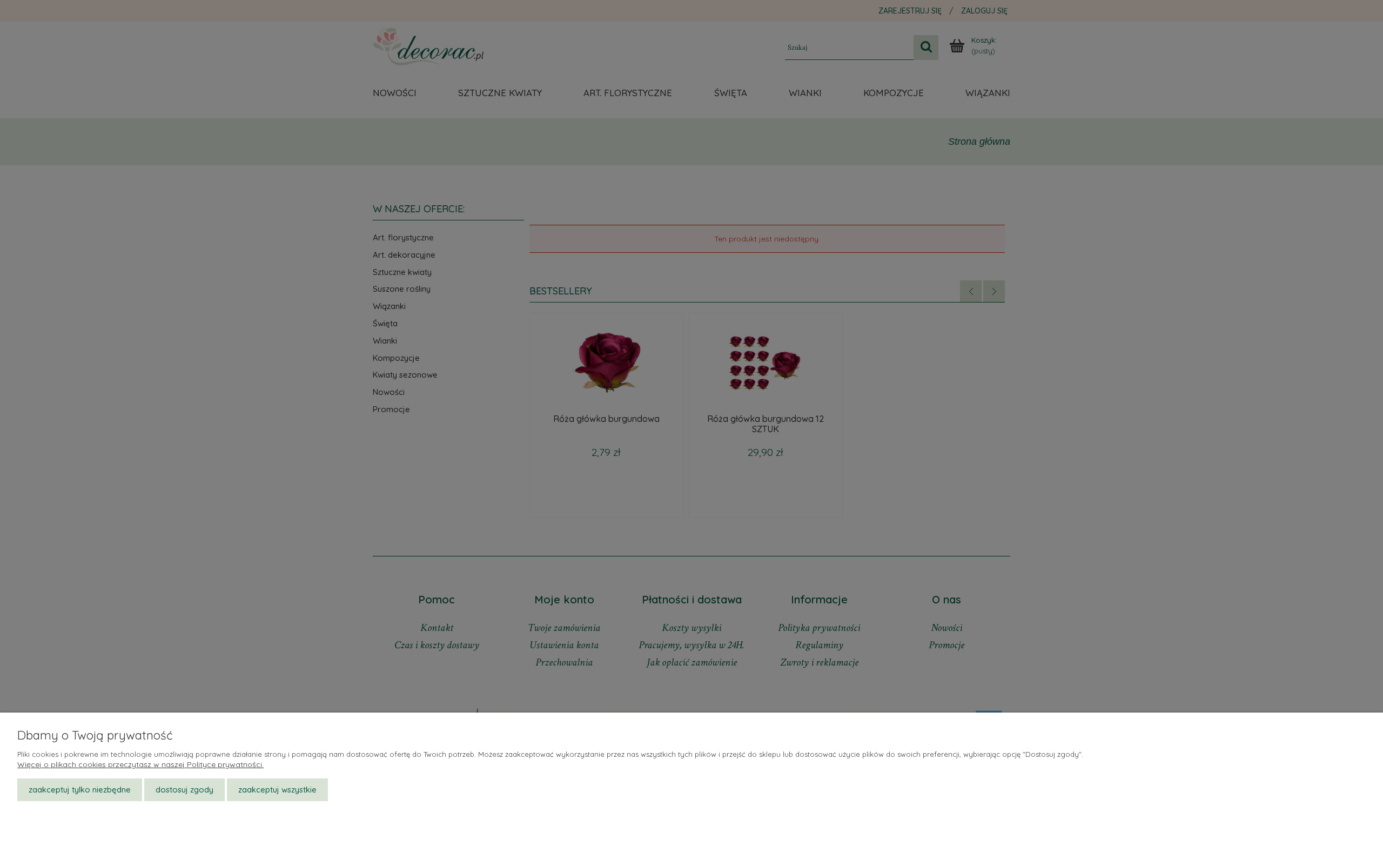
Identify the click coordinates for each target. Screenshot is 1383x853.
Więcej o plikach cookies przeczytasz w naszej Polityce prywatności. (140, 764)
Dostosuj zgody (184, 789)
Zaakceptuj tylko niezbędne (80, 789)
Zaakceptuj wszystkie (277, 789)
